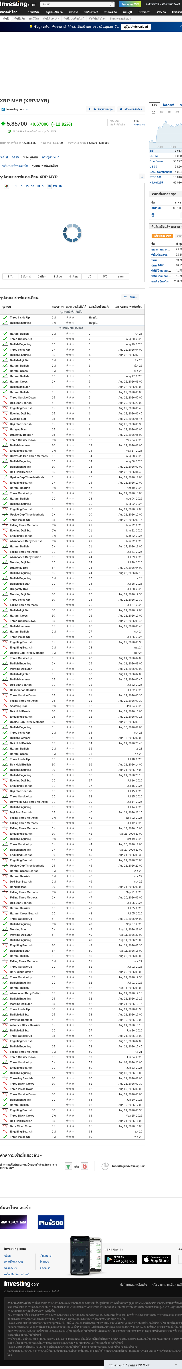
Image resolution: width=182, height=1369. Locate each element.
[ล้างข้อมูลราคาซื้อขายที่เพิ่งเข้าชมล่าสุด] (152, 213)
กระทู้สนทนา (50, 157)
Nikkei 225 (156, 182)
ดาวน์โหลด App (13, 1262)
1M (60, 186)
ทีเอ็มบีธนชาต (159, 254)
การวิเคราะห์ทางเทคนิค (14, 165)
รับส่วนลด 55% (130, 4)
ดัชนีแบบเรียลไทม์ (73, 18)
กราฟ (15, 157)
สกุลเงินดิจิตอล (54, 12)
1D (49, 186)
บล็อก (7, 1255)
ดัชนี (6, 18)
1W (55, 186)
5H (44, 186)
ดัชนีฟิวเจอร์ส (51, 18)
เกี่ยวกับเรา (46, 1255)
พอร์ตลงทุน (10, 1268)
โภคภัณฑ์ (168, 105)
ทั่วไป (4, 157)
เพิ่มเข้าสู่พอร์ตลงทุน (103, 109)
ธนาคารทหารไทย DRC (165, 249)
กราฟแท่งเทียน (6, 186)
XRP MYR (157, 208)
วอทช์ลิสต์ (34, 12)
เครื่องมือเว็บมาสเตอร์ (16, 1274)
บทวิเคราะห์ (91, 12)
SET (152, 150)
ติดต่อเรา (45, 1268)
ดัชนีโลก (34, 18)
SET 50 (154, 156)
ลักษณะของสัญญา (120, 18)
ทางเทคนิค (110, 12)
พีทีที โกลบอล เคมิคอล (164, 276)
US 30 (153, 166)
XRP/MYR (139, 124)
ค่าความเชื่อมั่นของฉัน (19, 1155)
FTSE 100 (156, 177)
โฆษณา (44, 1262)
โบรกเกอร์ (143, 12)
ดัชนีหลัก (19, 18)
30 (32, 186)
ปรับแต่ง (132, 297)
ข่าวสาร (73, 12)
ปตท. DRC (157, 265)
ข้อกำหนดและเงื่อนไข (133, 1284)
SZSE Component (161, 172)
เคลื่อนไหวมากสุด (162, 236)
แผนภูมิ (127, 12)
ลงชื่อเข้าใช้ (152, 4)
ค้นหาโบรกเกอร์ (14, 1207)
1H (38, 186)
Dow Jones (157, 161)
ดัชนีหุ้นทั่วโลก (97, 18)
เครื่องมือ (161, 12)
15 (27, 186)
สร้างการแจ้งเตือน (133, 109)
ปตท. (154, 260)
